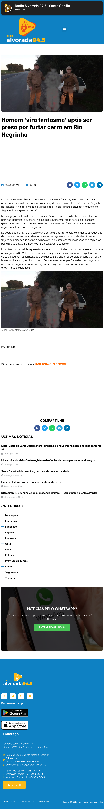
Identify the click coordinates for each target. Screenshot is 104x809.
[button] (64, 29)
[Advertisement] (52, 160)
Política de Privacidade (10, 801)
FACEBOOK (59, 364)
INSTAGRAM (43, 364)
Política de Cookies (29, 801)
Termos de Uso (44, 801)
